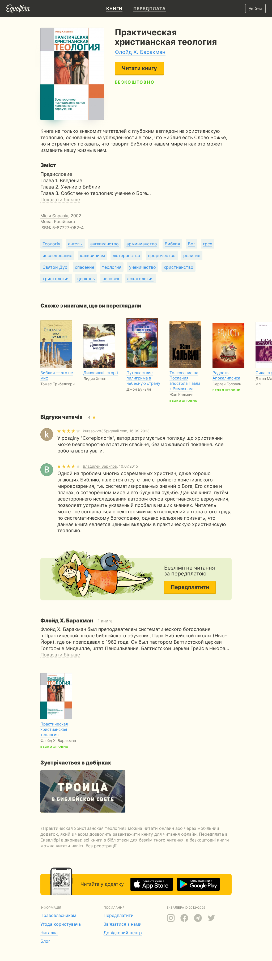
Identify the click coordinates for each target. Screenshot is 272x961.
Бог (191, 243)
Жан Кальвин (181, 394)
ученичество (142, 267)
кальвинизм (92, 255)
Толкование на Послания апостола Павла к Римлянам (184, 380)
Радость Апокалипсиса (226, 375)
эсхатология (140, 278)
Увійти (255, 8)
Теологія (51, 243)
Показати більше (60, 199)
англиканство (104, 243)
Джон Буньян (138, 389)
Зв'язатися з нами (123, 924)
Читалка (49, 932)
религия (191, 255)
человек (111, 278)
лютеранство (126, 255)
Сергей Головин (226, 384)
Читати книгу (139, 68)
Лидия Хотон (94, 378)
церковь (86, 278)
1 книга (76, 620)
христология (56, 278)
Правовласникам (58, 915)
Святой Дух (54, 267)
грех (207, 243)
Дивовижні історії (100, 372)
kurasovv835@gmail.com (105, 431)
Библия (172, 243)
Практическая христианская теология (54, 729)
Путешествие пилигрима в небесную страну (143, 378)
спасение (84, 267)
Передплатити (190, 587)
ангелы (75, 243)
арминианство (141, 243)
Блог (45, 941)
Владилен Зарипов (100, 466)
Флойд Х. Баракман (140, 52)
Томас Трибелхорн (57, 384)
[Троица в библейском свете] (82, 791)
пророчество (162, 255)
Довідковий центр (123, 932)
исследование (57, 255)
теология (111, 267)
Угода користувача (60, 924)
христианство (178, 267)
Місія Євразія (54, 215)
